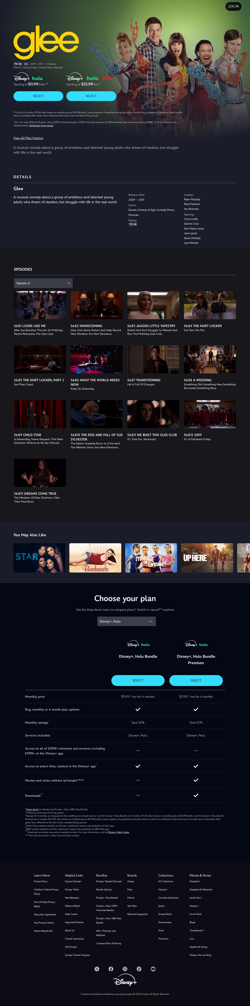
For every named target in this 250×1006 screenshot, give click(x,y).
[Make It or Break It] (151, 558)
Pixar (129, 889)
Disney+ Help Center (118, 832)
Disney (130, 881)
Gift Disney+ (71, 947)
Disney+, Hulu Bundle (107, 897)
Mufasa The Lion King (200, 955)
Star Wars (132, 906)
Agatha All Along (198, 947)
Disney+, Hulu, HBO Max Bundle (108, 920)
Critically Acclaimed (168, 897)
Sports (161, 906)
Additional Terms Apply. (41, 125)
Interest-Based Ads (43, 931)
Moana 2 (194, 906)
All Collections (165, 881)
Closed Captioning (74, 938)
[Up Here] (207, 558)
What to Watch (72, 906)
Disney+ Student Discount (109, 881)
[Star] (39, 558)
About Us (69, 930)
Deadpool (195, 881)
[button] (78, 875)
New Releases (72, 897)
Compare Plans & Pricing (108, 943)
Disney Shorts (165, 914)
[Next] (242, 557)
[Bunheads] (95, 558)
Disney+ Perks (72, 889)
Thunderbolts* (197, 930)
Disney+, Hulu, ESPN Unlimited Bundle (106, 908)
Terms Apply (32, 809)
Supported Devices (74, 922)
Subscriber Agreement (45, 914)
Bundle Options (104, 889)
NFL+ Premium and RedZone (106, 933)
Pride (161, 930)
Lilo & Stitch (196, 914)
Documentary (164, 922)
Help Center (71, 914)
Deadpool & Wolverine (201, 889)
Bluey (192, 922)
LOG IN (234, 6)
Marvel (130, 897)
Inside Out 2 (196, 897)
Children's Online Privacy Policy (46, 891)
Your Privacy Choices (44, 922)
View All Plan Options (28, 138)
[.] (97, 969)
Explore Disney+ (73, 881)
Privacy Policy (40, 881)
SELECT (38, 96)
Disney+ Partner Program (77, 955)
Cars (192, 938)
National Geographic (137, 914)
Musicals (162, 889)
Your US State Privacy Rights (44, 904)
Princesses (163, 938)
